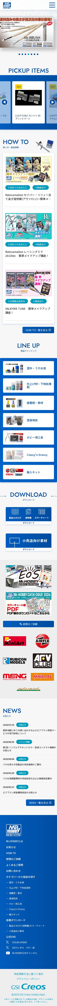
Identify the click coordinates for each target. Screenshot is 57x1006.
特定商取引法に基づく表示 (28, 974)
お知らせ (11, 847)
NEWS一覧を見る (38, 802)
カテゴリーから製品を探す (20, 877)
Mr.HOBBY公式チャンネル (24, 952)
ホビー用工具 (15, 903)
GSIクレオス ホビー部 (23, 947)
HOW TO (11, 853)
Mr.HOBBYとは (14, 841)
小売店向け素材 (16, 931)
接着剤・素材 (15, 893)
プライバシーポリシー (28, 979)
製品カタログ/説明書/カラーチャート (27, 925)
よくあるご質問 (14, 865)
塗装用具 (13, 898)
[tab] (19, 54)
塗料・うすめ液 (16, 882)
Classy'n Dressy (17, 909)
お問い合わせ (13, 871)
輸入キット (14, 914)
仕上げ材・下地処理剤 (19, 887)
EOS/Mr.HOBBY (19, 942)
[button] (5, 102)
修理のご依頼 (30, 624)
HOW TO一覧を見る (37, 330)
